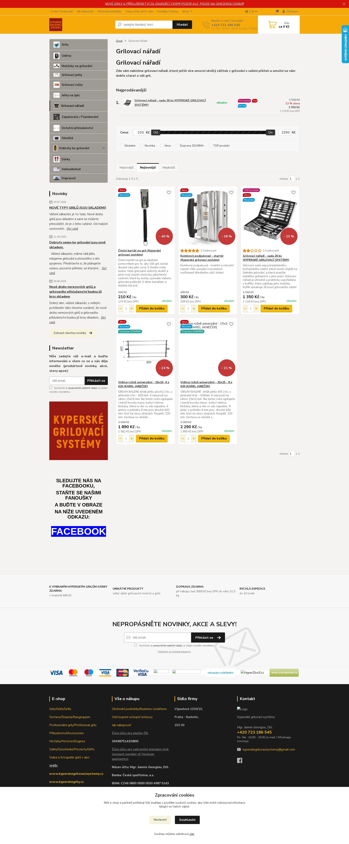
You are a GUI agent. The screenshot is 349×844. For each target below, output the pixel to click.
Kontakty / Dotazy (167, 11)
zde (191, 834)
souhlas (156, 803)
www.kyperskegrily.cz (66, 782)
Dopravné (69, 178)
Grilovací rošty (72, 85)
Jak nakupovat (85, 11)
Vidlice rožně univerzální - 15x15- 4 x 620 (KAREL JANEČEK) (143, 384)
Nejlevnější (148, 168)
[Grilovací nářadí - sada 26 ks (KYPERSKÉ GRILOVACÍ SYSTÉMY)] (270, 217)
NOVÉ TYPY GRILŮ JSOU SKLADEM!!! (77, 207)
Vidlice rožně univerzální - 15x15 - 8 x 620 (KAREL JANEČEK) (206, 384)
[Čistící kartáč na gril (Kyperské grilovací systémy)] (145, 217)
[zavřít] (344, 4)
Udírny (66, 56)
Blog (185, 11)
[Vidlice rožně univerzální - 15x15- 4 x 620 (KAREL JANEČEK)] (145, 349)
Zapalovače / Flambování (80, 117)
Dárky (66, 159)
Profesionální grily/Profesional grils (73, 725)
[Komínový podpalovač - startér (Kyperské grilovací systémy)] (207, 217)
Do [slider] (270, 132)
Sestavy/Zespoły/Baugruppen (69, 717)
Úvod (119, 41)
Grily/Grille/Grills (60, 709)
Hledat (182, 24)
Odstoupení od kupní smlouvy (132, 717)
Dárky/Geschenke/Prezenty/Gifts (71, 749)
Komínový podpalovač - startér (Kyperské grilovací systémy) (202, 258)
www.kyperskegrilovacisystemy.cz (76, 774)
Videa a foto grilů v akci (139, 11)
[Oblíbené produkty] (277, 12)
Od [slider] (155, 132)
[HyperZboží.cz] (252, 672)
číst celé (72, 229)
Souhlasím (187, 820)
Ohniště (67, 138)
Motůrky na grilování (77, 66)
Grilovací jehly (72, 75)
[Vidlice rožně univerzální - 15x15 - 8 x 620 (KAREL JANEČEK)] (207, 349)
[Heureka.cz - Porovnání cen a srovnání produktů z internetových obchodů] (220, 672)
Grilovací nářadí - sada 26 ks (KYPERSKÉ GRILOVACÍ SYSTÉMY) (170, 103)
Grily (65, 45)
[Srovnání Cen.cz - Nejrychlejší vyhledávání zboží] (284, 672)
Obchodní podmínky (109, 11)
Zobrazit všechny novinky (70, 333)
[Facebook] (241, 762)
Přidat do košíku (151, 308)
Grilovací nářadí (72, 106)
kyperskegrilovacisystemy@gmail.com (269, 750)
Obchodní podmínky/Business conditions (139, 709)
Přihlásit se (96, 380)
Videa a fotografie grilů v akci (69, 757)
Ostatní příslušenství (77, 128)
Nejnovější (126, 168)
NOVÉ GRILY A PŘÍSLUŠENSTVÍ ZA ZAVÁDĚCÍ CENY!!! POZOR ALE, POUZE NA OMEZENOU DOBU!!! (174, 4)
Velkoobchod (71, 169)
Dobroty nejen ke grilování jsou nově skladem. (77, 245)
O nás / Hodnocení (62, 11)
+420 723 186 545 (225, 25)
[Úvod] (80, 24)
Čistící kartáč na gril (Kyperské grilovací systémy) (139, 253)
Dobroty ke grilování (74, 148)
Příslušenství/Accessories (66, 733)
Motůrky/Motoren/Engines (67, 741)
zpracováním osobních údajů (82, 388)
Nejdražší (168, 168)
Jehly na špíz (71, 95)
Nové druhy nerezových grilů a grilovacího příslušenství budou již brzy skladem (75, 292)
